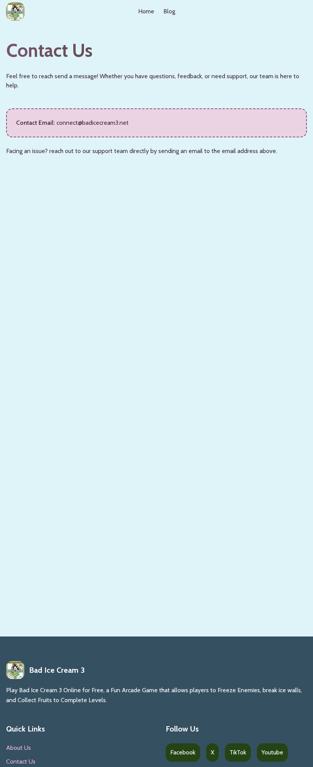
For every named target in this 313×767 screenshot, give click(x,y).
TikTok (237, 752)
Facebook (182, 752)
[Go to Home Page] (15, 11)
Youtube (272, 752)
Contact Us (20, 761)
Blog (169, 11)
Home (146, 11)
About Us (18, 747)
